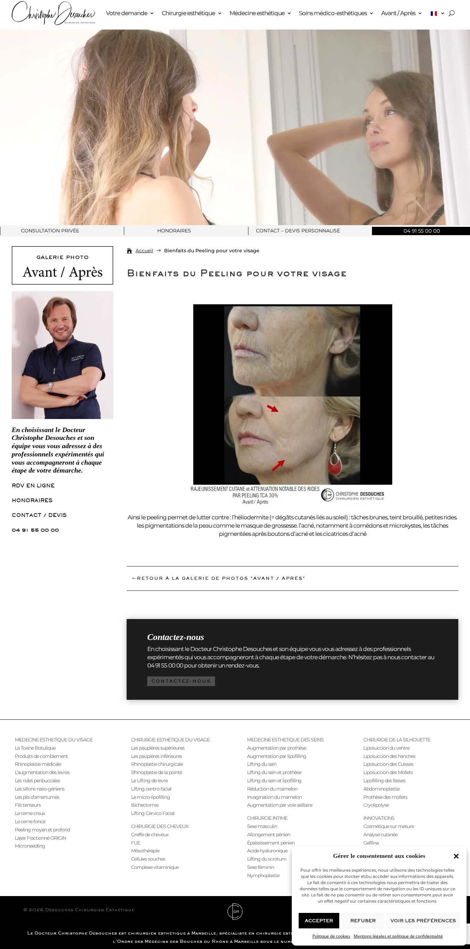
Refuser (363, 920)
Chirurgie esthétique (188, 13)
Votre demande (126, 13)
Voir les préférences (423, 920)
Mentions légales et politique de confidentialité (398, 936)
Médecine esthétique (257, 13)
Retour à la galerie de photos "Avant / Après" (221, 578)
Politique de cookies (331, 936)
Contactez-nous (181, 681)
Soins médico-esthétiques (333, 13)
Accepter (319, 920)
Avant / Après (398, 13)
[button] (456, 856)
